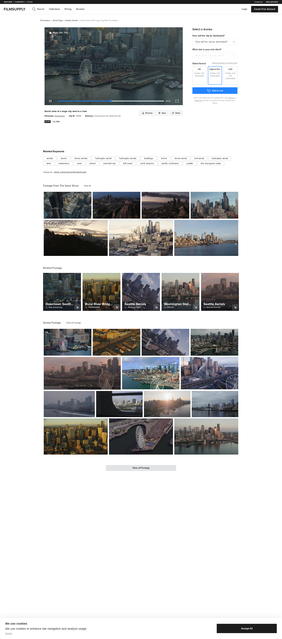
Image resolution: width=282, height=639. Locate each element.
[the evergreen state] (210, 163)
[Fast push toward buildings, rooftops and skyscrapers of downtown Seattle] (214, 205)
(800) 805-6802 (272, 2)
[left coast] (128, 163)
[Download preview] (71, 352)
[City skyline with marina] (165, 342)
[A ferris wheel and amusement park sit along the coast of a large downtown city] (76, 436)
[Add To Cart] (88, 215)
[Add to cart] (88, 352)
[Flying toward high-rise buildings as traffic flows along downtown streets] (141, 238)
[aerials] (49, 158)
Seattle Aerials (71, 20)
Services (80, 9)
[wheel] (92, 163)
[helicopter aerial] (103, 158)
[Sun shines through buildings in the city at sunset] (167, 404)
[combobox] (215, 55)
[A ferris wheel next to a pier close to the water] (141, 436)
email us (198, 100)
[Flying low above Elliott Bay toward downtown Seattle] (206, 238)
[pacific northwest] (170, 163)
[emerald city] (109, 163)
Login (244, 9)
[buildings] (149, 158)
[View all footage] (74, 323)
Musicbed (8, 2)
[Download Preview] (71, 215)
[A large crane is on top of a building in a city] (67, 205)
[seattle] (189, 163)
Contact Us (258, 2)
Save (79, 214)
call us (231, 98)
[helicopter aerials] (128, 158)
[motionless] (64, 163)
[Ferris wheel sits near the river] (82, 373)
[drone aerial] (180, 158)
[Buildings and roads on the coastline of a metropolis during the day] (151, 373)
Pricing (68, 9)
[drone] (63, 158)
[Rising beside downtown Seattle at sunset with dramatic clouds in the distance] (165, 205)
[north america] (147, 163)
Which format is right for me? (224, 63)
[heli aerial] (199, 158)
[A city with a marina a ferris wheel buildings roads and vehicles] (116, 342)
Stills (29, 2)
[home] (16, 9)
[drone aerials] (81, 158)
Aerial (56, 172)
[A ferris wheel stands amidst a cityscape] (215, 404)
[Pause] (50, 101)
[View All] (87, 186)
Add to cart (217, 90)
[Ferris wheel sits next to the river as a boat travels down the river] (69, 404)
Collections (54, 9)
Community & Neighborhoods (73, 172)
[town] (79, 163)
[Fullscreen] (177, 101)
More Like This (60, 32)
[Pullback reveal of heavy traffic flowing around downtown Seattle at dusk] (116, 205)
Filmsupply (20, 2)
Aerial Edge (58, 20)
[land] (48, 163)
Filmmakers (45, 20)
